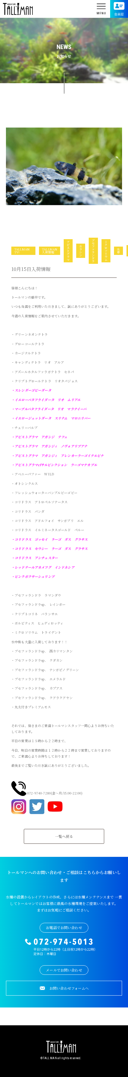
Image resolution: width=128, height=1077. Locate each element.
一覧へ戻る (64, 836)
